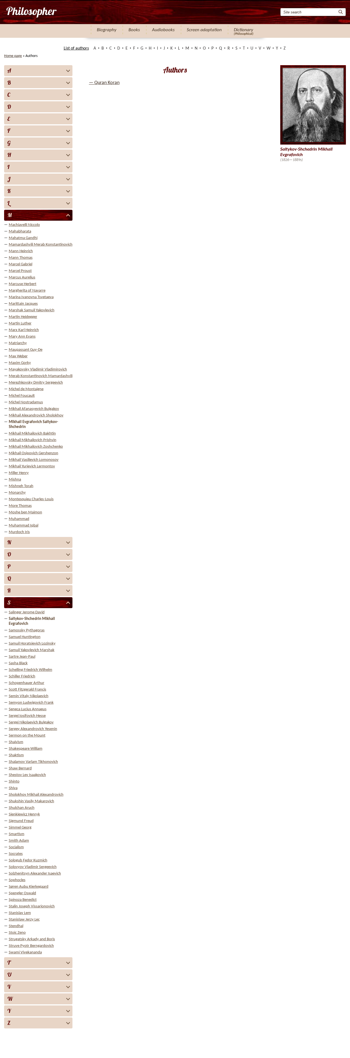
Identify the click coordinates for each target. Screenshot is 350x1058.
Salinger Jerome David (27, 612)
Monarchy (17, 493)
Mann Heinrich (21, 251)
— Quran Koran (104, 82)
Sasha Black (18, 663)
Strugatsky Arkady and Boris (32, 939)
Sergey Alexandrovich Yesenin (33, 729)
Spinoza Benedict (23, 900)
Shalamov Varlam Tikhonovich (33, 762)
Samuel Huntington (24, 637)
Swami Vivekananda (25, 952)
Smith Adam (19, 841)
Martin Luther (20, 323)
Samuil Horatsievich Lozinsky (32, 644)
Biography (106, 30)
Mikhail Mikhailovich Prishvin (32, 440)
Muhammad (19, 519)
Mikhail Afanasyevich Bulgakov (34, 409)
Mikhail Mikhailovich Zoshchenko (36, 447)
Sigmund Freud (21, 821)
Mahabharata (20, 231)
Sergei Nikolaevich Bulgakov (31, 722)
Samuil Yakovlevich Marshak (31, 650)
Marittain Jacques (23, 304)
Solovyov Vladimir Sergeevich (33, 867)
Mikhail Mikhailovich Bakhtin (32, 434)
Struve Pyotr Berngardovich (31, 946)
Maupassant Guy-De (25, 350)
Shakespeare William (25, 749)
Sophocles (17, 880)
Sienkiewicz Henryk (24, 814)
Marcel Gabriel (20, 264)
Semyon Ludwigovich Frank (31, 703)
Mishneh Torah (21, 486)
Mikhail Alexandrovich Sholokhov (36, 415)
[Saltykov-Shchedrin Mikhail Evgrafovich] (31, 12)
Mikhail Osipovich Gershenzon (33, 453)
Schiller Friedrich (22, 676)
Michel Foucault (22, 396)
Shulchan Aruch (21, 808)
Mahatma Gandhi (23, 238)
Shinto (14, 782)
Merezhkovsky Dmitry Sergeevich (36, 383)
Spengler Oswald (22, 893)
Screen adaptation (204, 30)
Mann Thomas (21, 258)
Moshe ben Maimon (25, 512)
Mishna (15, 480)
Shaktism (16, 755)
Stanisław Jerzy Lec (24, 920)
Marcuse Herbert (22, 284)
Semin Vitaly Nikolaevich (28, 696)
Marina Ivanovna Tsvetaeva (31, 297)
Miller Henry (19, 473)
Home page (13, 56)
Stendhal (16, 926)
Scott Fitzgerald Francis (27, 690)
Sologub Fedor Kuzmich (28, 860)
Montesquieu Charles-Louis (31, 499)
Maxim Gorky (20, 363)
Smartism (16, 834)
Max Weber (18, 356)
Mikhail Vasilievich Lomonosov (34, 460)
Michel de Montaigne (26, 389)
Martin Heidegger (23, 317)
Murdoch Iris (19, 532)
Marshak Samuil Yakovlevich (31, 310)
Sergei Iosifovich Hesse (27, 716)
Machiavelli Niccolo (24, 225)
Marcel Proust (20, 271)
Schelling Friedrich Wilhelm (30, 670)
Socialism (16, 847)
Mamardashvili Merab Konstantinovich (40, 245)
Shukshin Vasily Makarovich (31, 801)
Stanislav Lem (20, 913)
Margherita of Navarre (27, 291)
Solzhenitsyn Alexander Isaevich (35, 874)
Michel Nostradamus (26, 402)
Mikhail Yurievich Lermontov (32, 466)
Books (134, 30)
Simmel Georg (20, 828)
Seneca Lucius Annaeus (27, 709)
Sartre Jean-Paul (22, 657)
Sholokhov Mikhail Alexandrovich (36, 795)
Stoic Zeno (17, 933)
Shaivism (16, 742)
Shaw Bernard (20, 768)
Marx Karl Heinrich (24, 330)
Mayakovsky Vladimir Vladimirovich (38, 369)
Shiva (13, 788)
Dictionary (243, 30)
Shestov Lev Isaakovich (27, 775)
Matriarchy (18, 343)
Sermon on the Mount (27, 736)
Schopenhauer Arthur (26, 683)
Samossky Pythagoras (27, 630)
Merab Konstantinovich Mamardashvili (40, 376)
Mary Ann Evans (22, 337)
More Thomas (20, 506)
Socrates (16, 854)
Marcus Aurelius (22, 277)
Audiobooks (163, 30)
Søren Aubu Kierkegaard (28, 887)
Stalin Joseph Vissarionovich (32, 906)
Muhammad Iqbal (23, 526)
